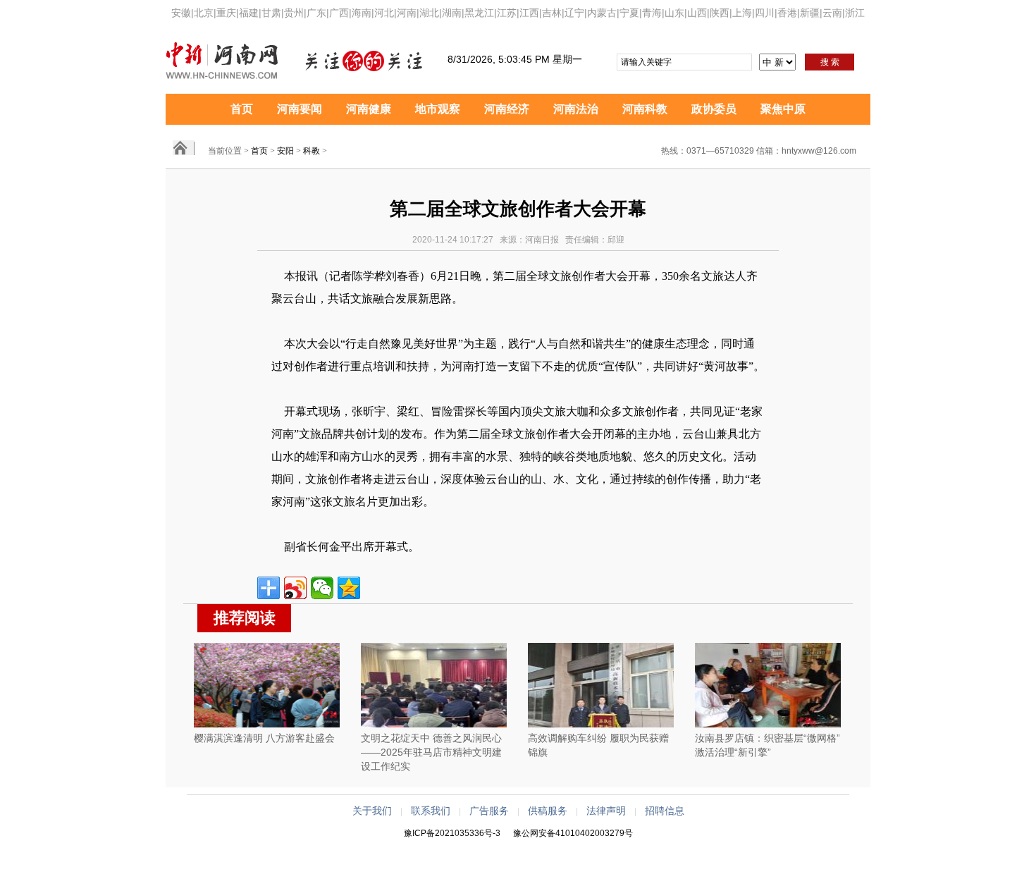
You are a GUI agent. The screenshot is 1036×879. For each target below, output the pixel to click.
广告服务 (489, 810)
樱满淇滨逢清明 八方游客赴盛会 (264, 738)
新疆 (810, 12)
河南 (407, 12)
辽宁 (574, 12)
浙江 (855, 12)
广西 (339, 12)
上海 (742, 12)
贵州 (294, 12)
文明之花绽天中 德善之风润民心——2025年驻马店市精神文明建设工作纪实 (431, 752)
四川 (765, 12)
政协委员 (713, 109)
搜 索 (829, 62)
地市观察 (437, 109)
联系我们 (430, 810)
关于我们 (372, 810)
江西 (529, 12)
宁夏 (629, 12)
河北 (384, 12)
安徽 (181, 12)
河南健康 (368, 109)
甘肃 (271, 12)
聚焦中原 (783, 109)
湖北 (429, 12)
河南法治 (575, 109)
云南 (832, 12)
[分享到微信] (322, 588)
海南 (361, 12)
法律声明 (606, 810)
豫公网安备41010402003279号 (573, 833)
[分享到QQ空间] (349, 588)
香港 (787, 12)
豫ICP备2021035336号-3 (452, 833)
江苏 (507, 12)
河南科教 (644, 109)
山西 (697, 12)
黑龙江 (479, 12)
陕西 (719, 12)
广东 (316, 12)
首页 (241, 109)
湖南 (452, 12)
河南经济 (506, 109)
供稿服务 (547, 810)
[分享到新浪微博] (295, 588)
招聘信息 (664, 810)
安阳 (285, 151)
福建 (249, 12)
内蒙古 (602, 12)
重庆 (226, 12)
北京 (204, 12)
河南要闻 (299, 109)
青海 (652, 12)
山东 (674, 12)
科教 (311, 151)
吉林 (552, 12)
